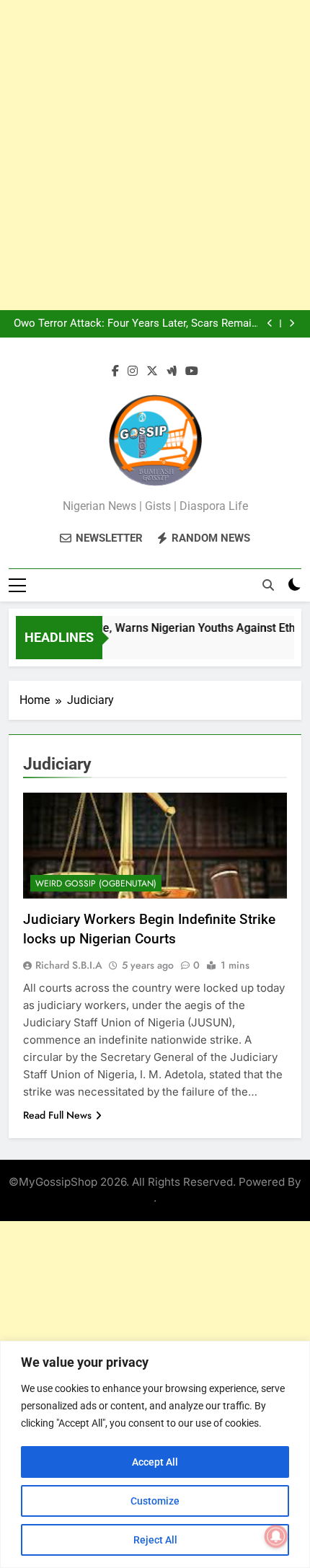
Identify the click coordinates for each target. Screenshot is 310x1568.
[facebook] (115, 371)
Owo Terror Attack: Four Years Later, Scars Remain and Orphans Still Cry (135, 324)
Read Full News (57, 1115)
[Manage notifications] (276, 1536)
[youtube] (192, 371)
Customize (155, 1501)
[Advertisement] (155, 155)
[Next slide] (291, 323)
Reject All (155, 1540)
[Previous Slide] (270, 323)
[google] (171, 371)
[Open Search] (268, 585)
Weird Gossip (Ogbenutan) (95, 883)
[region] (155, 1454)
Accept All (155, 1462)
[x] (152, 371)
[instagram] (132, 371)
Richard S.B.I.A (68, 965)
